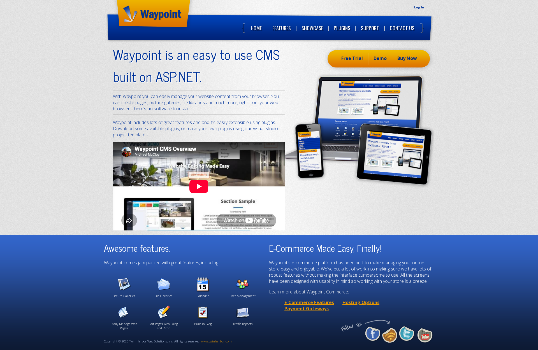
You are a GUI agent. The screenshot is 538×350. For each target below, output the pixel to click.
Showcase (312, 28)
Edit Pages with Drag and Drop (163, 326)
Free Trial (352, 58)
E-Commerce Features (309, 302)
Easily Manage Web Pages (123, 326)
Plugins (342, 28)
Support (370, 28)
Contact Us (402, 28)
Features (281, 28)
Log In (419, 7)
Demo (380, 58)
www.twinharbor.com (216, 341)
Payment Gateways (306, 308)
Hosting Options (360, 302)
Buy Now (407, 58)
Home (256, 28)
